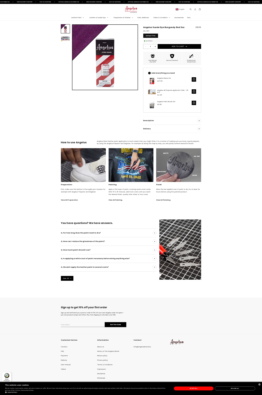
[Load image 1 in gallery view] (65, 28)
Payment (64, 356)
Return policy (102, 356)
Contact (64, 347)
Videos (63, 369)
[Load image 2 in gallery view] (65, 38)
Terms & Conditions (105, 365)
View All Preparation (69, 200)
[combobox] (259, 384)
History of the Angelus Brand (108, 351)
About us (100, 347)
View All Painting (115, 200)
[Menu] (10, 373)
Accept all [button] (193, 388)
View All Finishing (163, 200)
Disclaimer (101, 374)
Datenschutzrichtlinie (27, 390)
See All (66, 278)
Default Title (150, 36)
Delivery (64, 360)
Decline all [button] (235, 388)
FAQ (62, 351)
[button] (190, 9)
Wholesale (101, 378)
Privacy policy (102, 360)
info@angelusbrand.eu (142, 347)
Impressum (101, 369)
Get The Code (115, 325)
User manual (66, 365)
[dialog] (131, 388)
